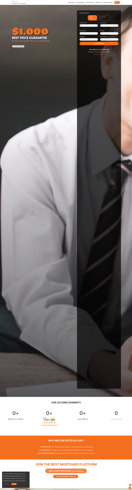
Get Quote (99, 43)
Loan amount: (103, 23)
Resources (98, 2)
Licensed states (116, 419)
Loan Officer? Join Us (66, 476)
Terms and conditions (18, 46)
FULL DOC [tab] (91, 17)
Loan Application (80, 2)
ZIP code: (102, 30)
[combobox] (89, 33)
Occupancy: (82, 36)
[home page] (15, 1)
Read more (6, 484)
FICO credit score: (104, 36)
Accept (14, 484)
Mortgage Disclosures (99, 54)
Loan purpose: (83, 30)
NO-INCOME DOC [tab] (102, 17)
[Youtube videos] (130, 485)
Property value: (83, 23)
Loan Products (89, 2)
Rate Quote (71, 2)
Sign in (117, 2)
